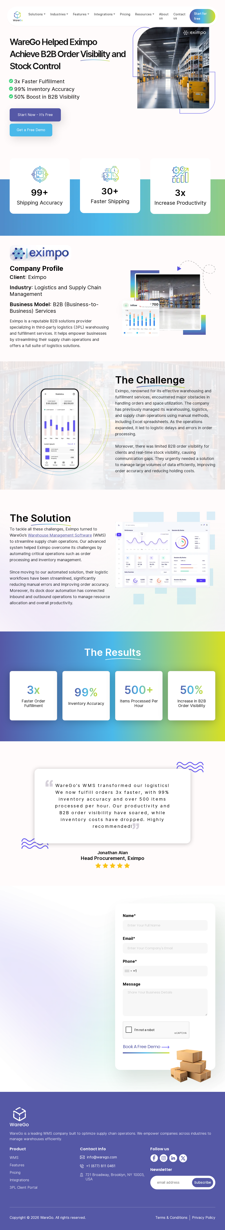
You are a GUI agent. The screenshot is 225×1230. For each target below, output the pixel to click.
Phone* (132, 602)
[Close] (194, 544)
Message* (135, 615)
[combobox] (128, 608)
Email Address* (137, 592)
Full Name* (135, 582)
